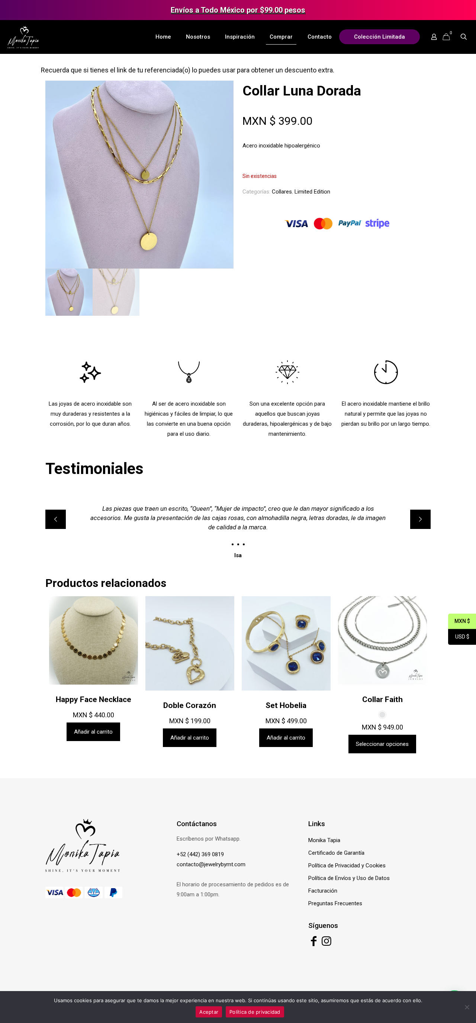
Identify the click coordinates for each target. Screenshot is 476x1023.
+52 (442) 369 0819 (200, 854)
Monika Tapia (324, 840)
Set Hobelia (286, 705)
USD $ (458, 637)
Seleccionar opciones (382, 744)
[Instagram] (326, 943)
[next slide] (420, 519)
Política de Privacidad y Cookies (347, 865)
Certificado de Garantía (336, 853)
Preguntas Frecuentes (335, 903)
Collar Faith (382, 699)
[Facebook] (313, 943)
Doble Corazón (189, 705)
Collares (282, 191)
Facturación (322, 890)
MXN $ (459, 621)
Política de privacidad (254, 1012)
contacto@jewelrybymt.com (211, 864)
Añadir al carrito (93, 731)
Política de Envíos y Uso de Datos (349, 878)
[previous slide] (55, 519)
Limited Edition (312, 191)
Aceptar (208, 1012)
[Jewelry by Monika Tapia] (23, 36)
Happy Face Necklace (93, 699)
